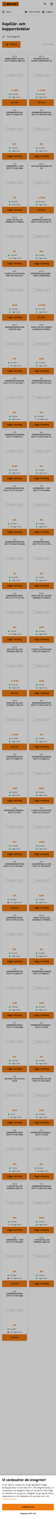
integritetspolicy (9, 1499)
